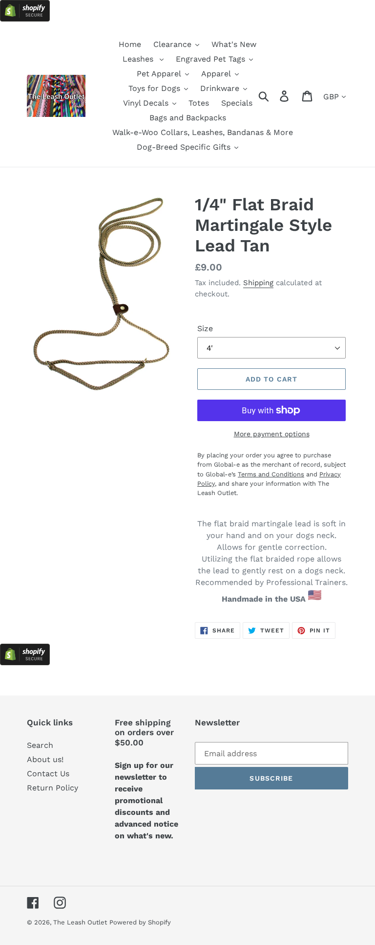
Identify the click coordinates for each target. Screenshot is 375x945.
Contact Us (48, 773)
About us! (45, 759)
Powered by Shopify (140, 922)
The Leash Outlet (80, 922)
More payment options (272, 434)
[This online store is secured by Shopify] (25, 18)
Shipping (258, 282)
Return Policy (52, 787)
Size (205, 328)
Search (40, 745)
